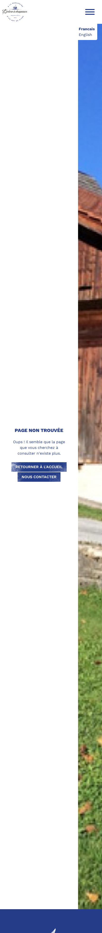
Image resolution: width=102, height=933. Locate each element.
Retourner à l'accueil (39, 467)
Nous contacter (39, 477)
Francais (87, 29)
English (85, 34)
